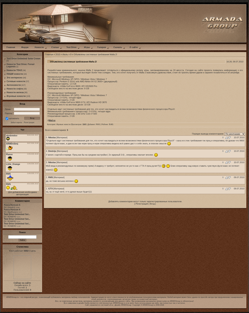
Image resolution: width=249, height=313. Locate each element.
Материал (62, 137)
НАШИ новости (15, 74)
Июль (65, 54)
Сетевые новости (16, 81)
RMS (98, 124)
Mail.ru (52, 120)
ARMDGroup (126, 305)
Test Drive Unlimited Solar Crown (23, 58)
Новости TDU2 (14, 70)
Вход (152, 204)
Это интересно (14, 77)
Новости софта (15, 88)
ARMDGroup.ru (176, 301)
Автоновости (14, 85)
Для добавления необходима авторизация (22, 193)
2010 (57, 54)
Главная (49, 54)
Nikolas (52, 137)
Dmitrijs (52, 151)
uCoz (111, 305)
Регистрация (142, 204)
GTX (50, 188)
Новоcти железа (15, 92)
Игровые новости (16, 96)
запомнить (14, 118)
